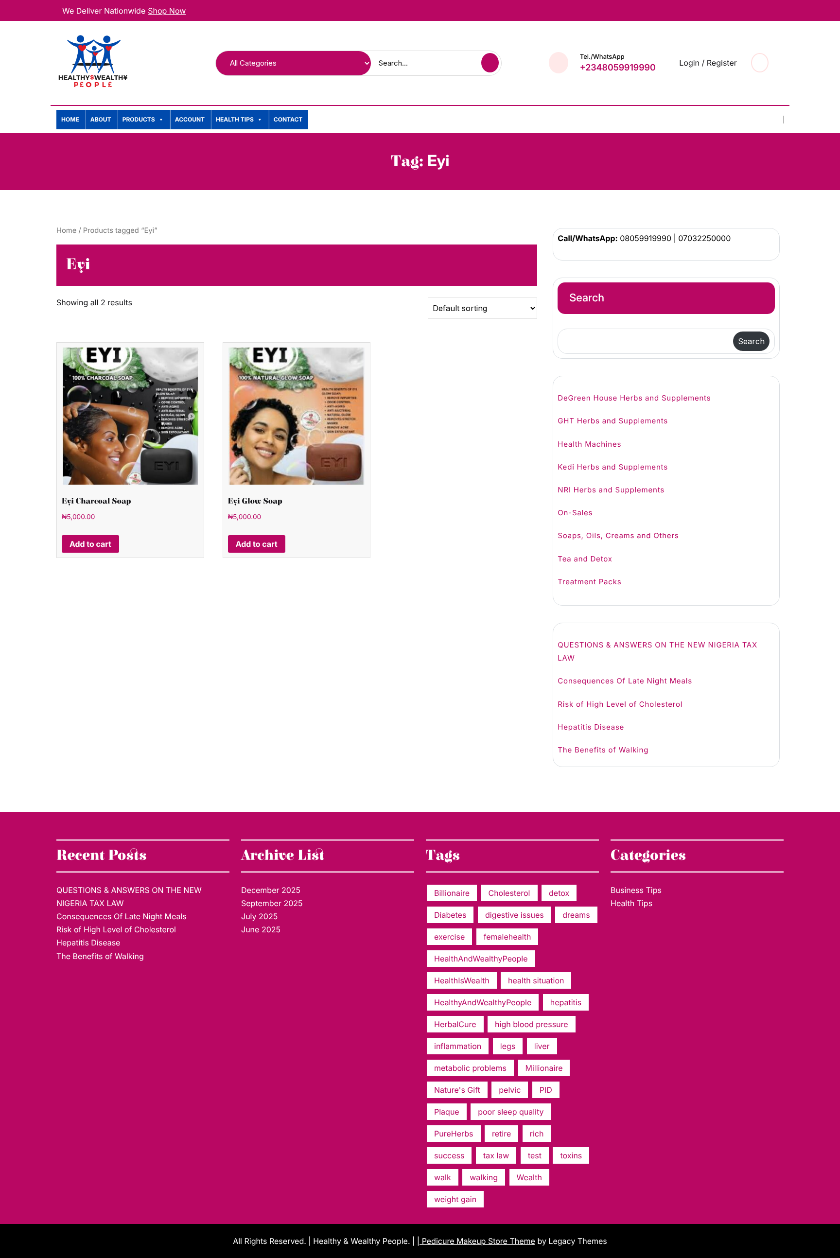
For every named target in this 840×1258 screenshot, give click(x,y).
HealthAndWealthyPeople (481, 958)
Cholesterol (509, 893)
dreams (576, 915)
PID (546, 1090)
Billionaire (452, 893)
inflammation (457, 1046)
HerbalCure (455, 1024)
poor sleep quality (510, 1112)
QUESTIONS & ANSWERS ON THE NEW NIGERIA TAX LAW (657, 651)
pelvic (510, 1090)
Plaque (446, 1112)
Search (586, 298)
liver (542, 1046)
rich (537, 1133)
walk (442, 1177)
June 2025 (260, 929)
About (100, 119)
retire (501, 1133)
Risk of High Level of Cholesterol (620, 704)
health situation (536, 980)
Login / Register (708, 63)
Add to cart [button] (90, 544)
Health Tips (235, 119)
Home (70, 119)
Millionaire (544, 1068)
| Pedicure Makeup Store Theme (476, 1241)
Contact (288, 119)
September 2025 (272, 903)
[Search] (491, 63)
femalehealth (507, 937)
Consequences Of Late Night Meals (625, 680)
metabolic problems (470, 1068)
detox (559, 893)
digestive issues (514, 915)
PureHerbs (453, 1133)
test (535, 1155)
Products (138, 119)
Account (190, 119)
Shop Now (167, 11)
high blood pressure (531, 1024)
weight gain (455, 1199)
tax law (496, 1155)
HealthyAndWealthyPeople (482, 1002)
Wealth (529, 1177)
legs (507, 1046)
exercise (449, 937)
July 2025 (259, 916)
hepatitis (565, 1002)
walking (484, 1177)
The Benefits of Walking (603, 749)
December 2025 (270, 890)
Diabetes (450, 915)
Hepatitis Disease (591, 727)
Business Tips (636, 890)
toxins (571, 1155)
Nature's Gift (457, 1090)
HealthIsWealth (462, 980)
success (449, 1155)
